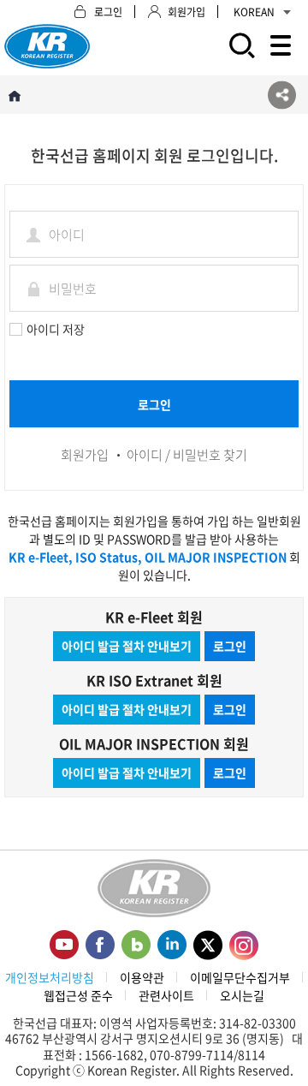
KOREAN (254, 12)
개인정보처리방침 (49, 977)
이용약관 (142, 977)
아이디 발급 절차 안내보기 (127, 645)
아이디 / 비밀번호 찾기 (187, 454)
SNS (282, 95)
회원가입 (85, 454)
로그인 (229, 645)
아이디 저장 (56, 328)
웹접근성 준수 (78, 995)
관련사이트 (166, 995)
